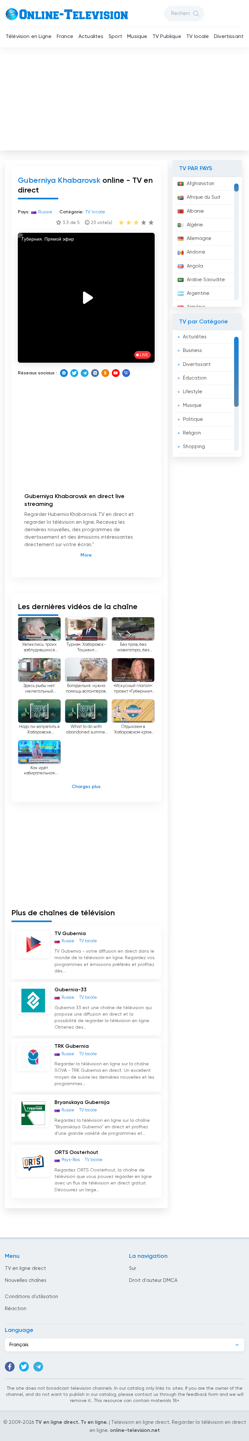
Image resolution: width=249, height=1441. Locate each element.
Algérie (195, 224)
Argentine (198, 293)
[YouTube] (116, 373)
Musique (137, 36)
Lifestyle (192, 391)
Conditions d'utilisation (31, 1296)
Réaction (15, 1308)
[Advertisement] (125, 100)
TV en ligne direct (25, 1268)
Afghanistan (200, 183)
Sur (132, 1268)
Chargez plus (86, 786)
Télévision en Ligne (29, 36)
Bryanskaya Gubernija (82, 1102)
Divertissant (228, 36)
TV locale (197, 36)
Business (192, 350)
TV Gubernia (70, 933)
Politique (193, 419)
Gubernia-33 (70, 990)
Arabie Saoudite (206, 279)
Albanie (195, 211)
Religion (192, 433)
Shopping (194, 446)
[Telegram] (85, 373)
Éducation (195, 378)
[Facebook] (10, 1367)
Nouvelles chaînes (25, 1280)
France (65, 36)
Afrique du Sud (203, 197)
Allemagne (199, 238)
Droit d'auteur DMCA (153, 1280)
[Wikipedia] (126, 373)
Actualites (91, 36)
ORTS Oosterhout (76, 1152)
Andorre (196, 252)
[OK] (105, 373)
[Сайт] (64, 373)
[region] (207, 242)
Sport (115, 36)
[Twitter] (74, 373)
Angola (195, 266)
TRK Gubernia (71, 1046)
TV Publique (166, 36)
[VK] (95, 373)
